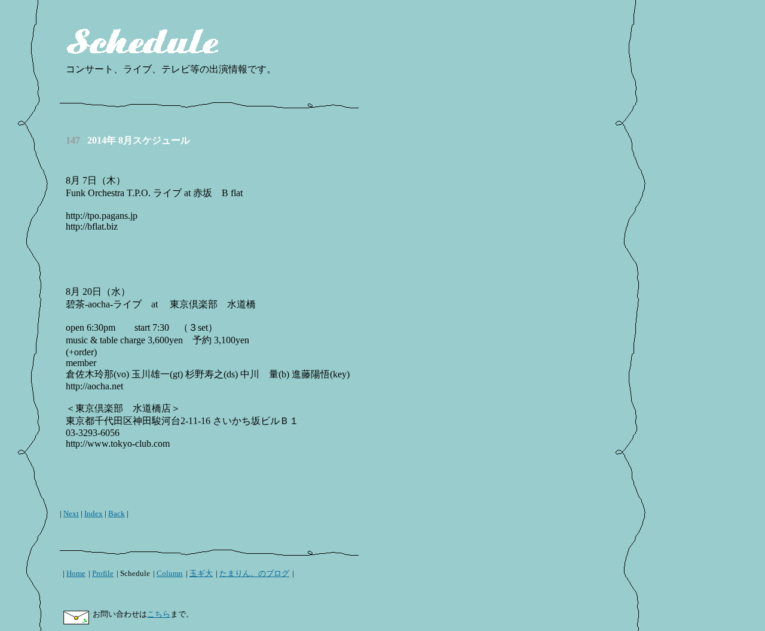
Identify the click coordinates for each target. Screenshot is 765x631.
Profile (103, 573)
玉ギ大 (201, 573)
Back (116, 513)
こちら (158, 613)
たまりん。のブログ (254, 573)
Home (75, 573)
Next (71, 513)
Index (93, 513)
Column (170, 573)
